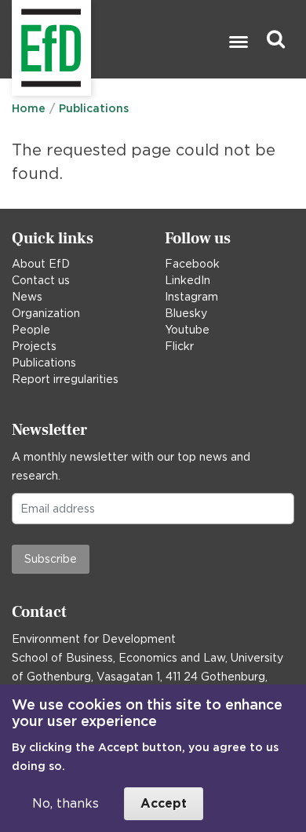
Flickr (179, 346)
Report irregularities (65, 379)
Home (29, 108)
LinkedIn (187, 280)
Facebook (192, 263)
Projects (34, 346)
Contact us (41, 280)
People (31, 329)
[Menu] (238, 43)
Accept (163, 803)
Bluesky (186, 313)
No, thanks (65, 803)
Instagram (191, 296)
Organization (46, 313)
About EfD (41, 263)
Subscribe (50, 559)
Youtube (187, 329)
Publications (94, 108)
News (27, 296)
